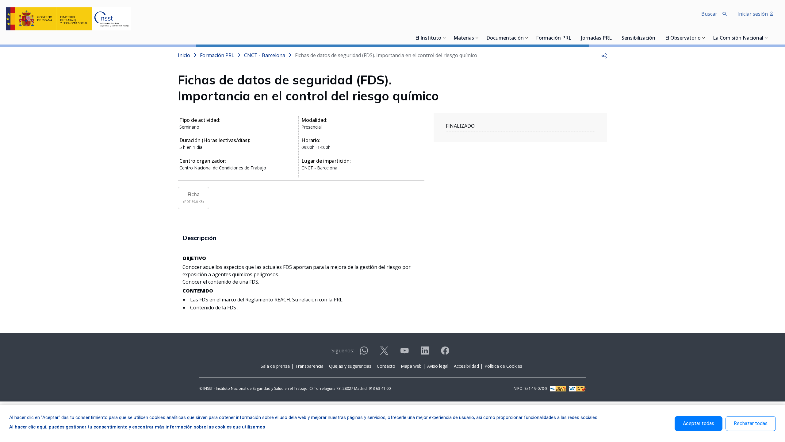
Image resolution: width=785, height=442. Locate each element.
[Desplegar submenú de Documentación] (527, 38)
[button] (604, 55)
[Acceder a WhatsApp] (364, 353)
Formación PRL (553, 38)
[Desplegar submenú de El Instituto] (444, 38)
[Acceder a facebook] (445, 353)
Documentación (505, 38)
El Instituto (428, 38)
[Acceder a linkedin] (425, 353)
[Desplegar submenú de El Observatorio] (704, 38)
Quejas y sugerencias (350, 366)
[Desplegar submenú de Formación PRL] (573, 38)
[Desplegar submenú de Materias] (477, 38)
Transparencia (309, 366)
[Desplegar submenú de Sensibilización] (657, 38)
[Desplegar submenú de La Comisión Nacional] (766, 38)
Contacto (386, 366)
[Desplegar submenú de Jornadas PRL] (613, 38)
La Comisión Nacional (738, 38)
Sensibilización (638, 38)
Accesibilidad (466, 366)
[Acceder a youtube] (404, 353)
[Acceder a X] (384, 353)
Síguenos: (342, 350)
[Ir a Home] (68, 18)
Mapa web (411, 366)
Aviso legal (437, 366)
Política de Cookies (503, 366)
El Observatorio (683, 38)
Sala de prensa (275, 366)
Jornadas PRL (596, 38)
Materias (464, 38)
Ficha (193, 197)
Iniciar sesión (753, 13)
